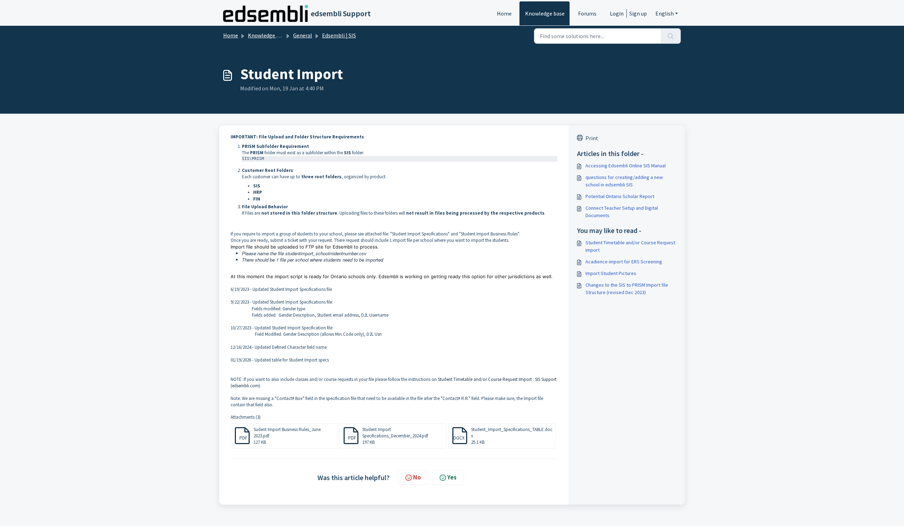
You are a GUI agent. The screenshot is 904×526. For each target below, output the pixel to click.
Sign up (638, 13)
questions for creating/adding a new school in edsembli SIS (624, 181)
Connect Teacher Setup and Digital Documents (621, 212)
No (417, 477)
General (302, 35)
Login (617, 13)
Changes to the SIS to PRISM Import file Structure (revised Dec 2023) (626, 288)
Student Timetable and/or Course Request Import (630, 246)
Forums (587, 13)
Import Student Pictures (610, 273)
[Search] (671, 36)
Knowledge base (545, 13)
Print (591, 138)
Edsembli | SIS (339, 35)
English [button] (664, 13)
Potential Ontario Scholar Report (619, 196)
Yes (452, 477)
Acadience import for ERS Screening (623, 261)
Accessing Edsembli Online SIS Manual (625, 165)
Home (504, 13)
